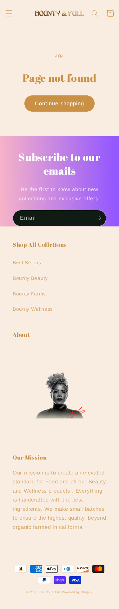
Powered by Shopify (77, 592)
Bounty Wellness (33, 309)
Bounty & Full (50, 592)
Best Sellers (27, 262)
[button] (8, 13)
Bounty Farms (29, 293)
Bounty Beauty (30, 278)
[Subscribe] (98, 218)
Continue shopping (59, 103)
